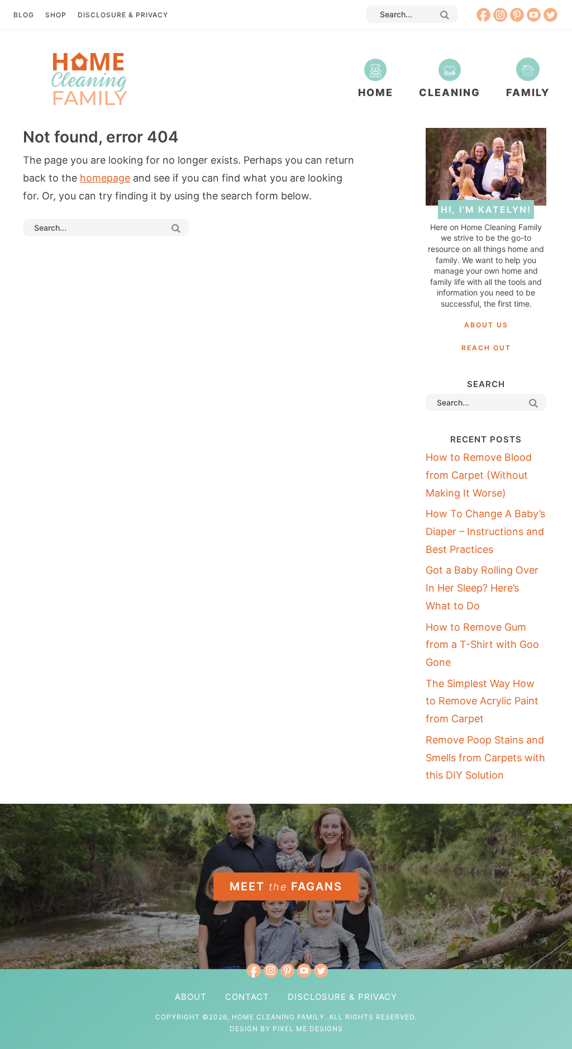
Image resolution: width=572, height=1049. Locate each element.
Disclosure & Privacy (123, 15)
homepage (105, 178)
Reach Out (486, 348)
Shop (55, 15)
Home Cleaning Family (88, 78)
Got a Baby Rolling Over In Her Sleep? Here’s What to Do (482, 587)
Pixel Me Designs (308, 1028)
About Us (486, 325)
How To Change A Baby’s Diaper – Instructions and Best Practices (485, 531)
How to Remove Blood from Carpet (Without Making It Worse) (479, 474)
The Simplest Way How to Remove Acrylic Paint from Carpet (482, 701)
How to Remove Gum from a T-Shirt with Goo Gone (482, 644)
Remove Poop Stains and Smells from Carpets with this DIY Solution (485, 757)
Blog (23, 15)
